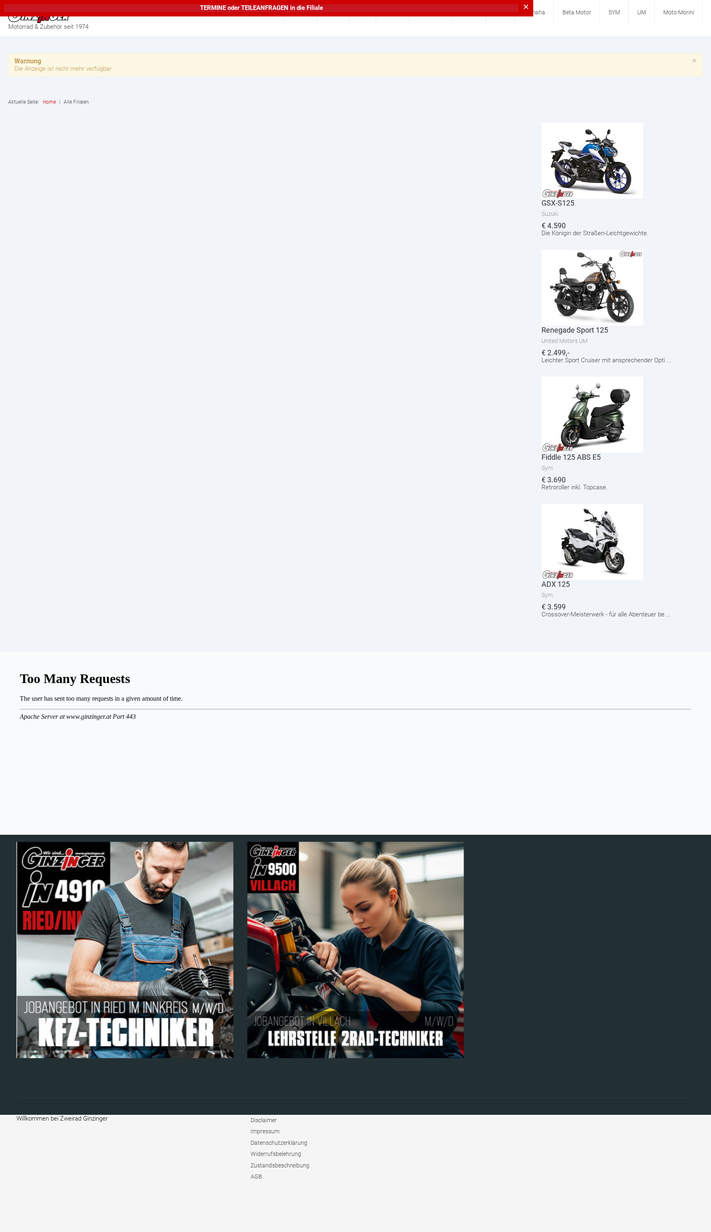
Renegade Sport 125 (574, 330)
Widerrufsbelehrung (276, 1154)
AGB (256, 1176)
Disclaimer (264, 1120)
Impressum (265, 1131)
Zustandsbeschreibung (280, 1165)
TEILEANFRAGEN (265, 8)
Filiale (315, 8)
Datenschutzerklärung (279, 1142)
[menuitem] (535, 12)
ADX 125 (555, 584)
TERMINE (213, 8)
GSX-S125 (557, 203)
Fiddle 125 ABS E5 (571, 457)
